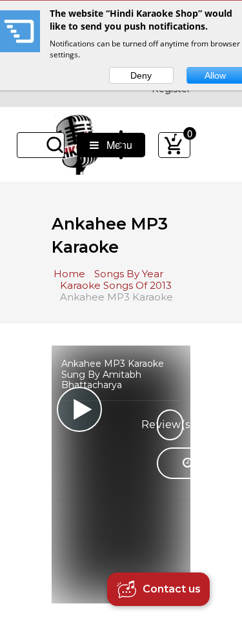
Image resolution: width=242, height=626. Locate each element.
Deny (141, 75)
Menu (115, 144)
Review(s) (170, 424)
